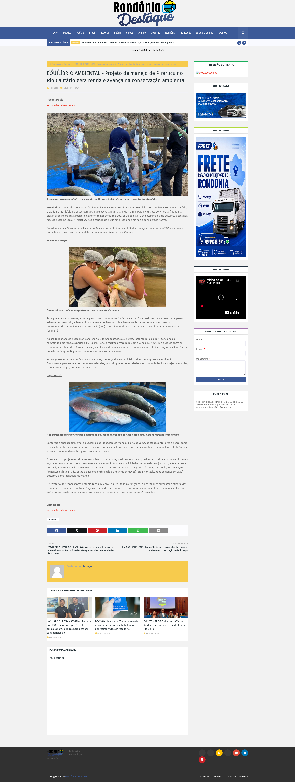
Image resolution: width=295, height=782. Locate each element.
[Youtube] (210, 752)
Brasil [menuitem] (92, 32)
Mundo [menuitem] (142, 32)
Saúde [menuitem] (117, 32)
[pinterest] (202, 759)
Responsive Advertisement (61, 105)
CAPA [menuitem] (55, 32)
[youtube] (236, 752)
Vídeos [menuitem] (129, 32)
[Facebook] (227, 752)
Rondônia (67, 64)
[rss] (219, 752)
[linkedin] (244, 752)
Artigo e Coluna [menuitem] (204, 32)
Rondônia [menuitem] (170, 32)
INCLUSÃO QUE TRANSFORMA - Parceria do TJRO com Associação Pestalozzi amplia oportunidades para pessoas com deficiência (69, 627)
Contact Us (231, 776)
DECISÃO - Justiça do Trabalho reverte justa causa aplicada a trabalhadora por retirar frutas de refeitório (116, 625)
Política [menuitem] (67, 32)
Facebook (243, 776)
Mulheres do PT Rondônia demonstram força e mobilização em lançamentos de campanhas (128, 42)
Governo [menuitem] (155, 32)
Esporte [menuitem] (105, 32)
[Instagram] (202, 752)
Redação (54, 88)
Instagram (204, 776)
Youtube (217, 776)
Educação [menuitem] (186, 32)
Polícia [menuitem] (80, 32)
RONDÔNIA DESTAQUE (76, 776)
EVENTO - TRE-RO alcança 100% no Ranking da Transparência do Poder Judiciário (164, 625)
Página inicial (55, 64)
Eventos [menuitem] (222, 32)
